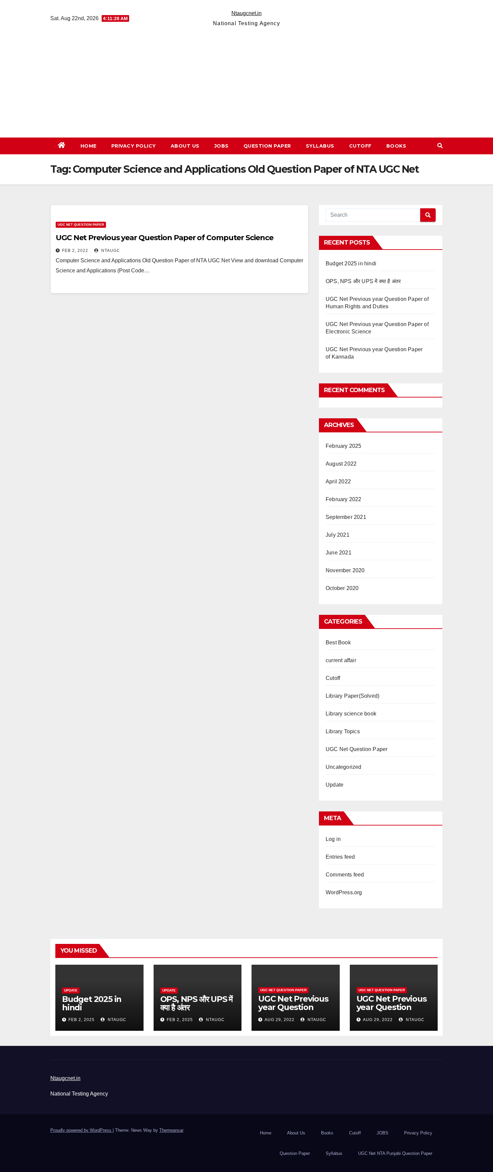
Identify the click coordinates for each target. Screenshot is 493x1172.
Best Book (338, 642)
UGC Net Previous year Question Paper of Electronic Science (392, 1011)
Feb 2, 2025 (81, 1019)
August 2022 (341, 464)
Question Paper (267, 146)
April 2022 (338, 481)
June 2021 (338, 552)
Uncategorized (344, 767)
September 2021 (346, 517)
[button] (440, 146)
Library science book (351, 713)
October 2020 (342, 588)
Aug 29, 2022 (279, 1019)
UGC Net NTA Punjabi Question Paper (395, 1153)
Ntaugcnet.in (246, 13)
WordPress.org (344, 892)
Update (334, 785)
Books (396, 146)
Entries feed (340, 857)
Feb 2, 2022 (75, 250)
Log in (333, 839)
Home (88, 146)
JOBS (221, 146)
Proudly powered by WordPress (81, 1130)
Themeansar (171, 1130)
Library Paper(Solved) (352, 696)
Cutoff (360, 146)
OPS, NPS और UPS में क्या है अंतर (363, 281)
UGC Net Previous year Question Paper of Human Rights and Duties (293, 1011)
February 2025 (344, 446)
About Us (185, 146)
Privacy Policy (133, 146)
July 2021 (337, 535)
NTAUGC (110, 250)
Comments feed (345, 874)
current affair (341, 660)
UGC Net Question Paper (81, 224)
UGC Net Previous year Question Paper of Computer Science (164, 237)
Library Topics (343, 731)
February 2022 (344, 499)
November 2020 (345, 570)
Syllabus (320, 146)
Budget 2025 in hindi (351, 263)
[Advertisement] (246, 79)
